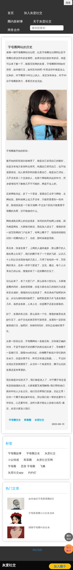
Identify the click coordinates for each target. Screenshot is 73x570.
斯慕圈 (27, 419)
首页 (11, 12)
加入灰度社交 (33, 12)
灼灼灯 (32, 472)
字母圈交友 (15, 419)
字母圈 (12, 466)
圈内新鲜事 (15, 21)
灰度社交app (15, 472)
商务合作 (14, 29)
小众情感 (13, 460)
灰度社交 (39, 419)
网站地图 (37, 549)
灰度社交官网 (44, 460)
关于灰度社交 (42, 21)
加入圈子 (60, 566)
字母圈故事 (15, 453)
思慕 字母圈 (28, 466)
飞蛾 (42, 466)
